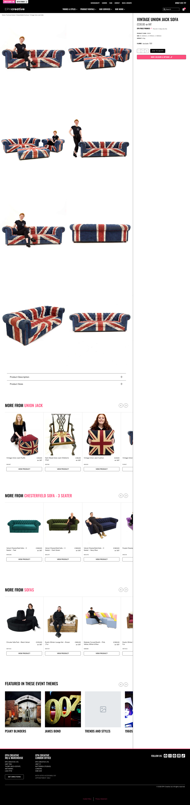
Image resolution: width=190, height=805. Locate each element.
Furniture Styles (10, 15)
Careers (104, 3)
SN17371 (47, 649)
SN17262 (125, 649)
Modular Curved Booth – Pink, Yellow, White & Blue (94, 643)
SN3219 (125, 554)
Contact (117, 3)
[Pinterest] (174, 755)
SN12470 (86, 554)
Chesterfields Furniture (22, 15)
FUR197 (125, 464)
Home (3, 15)
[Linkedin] (179, 755)
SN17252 (8, 649)
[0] (183, 9)
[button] (121, 405)
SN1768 (47, 464)
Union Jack (33, 405)
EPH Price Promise (143, 28)
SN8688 (86, 649)
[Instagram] (170, 755)
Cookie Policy (87, 799)
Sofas (29, 590)
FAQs (110, 3)
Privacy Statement (101, 799)
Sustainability (95, 3)
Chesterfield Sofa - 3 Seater (48, 495)
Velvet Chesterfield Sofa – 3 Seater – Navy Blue (94, 549)
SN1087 (8, 464)
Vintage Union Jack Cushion (94, 458)
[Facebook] (165, 755)
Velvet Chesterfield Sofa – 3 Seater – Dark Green (55, 549)
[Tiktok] (183, 755)
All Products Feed (166, 764)
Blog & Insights (127, 3)
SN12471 (47, 554)
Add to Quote (158, 51)
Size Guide (146, 43)
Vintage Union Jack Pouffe (15, 458)
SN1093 (86, 464)
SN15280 (9, 554)
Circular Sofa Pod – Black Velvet (18, 642)
